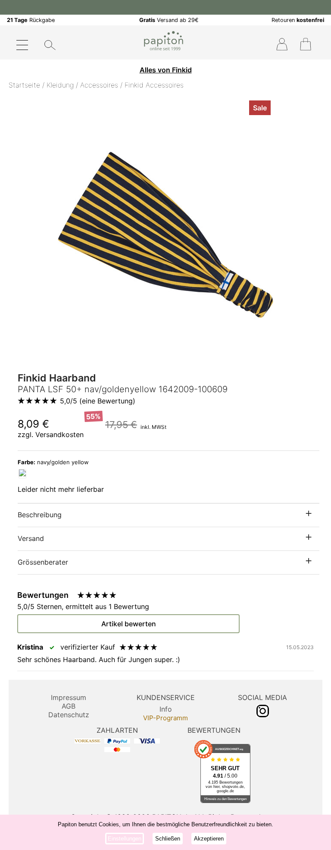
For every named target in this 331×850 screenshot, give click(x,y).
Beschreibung (40, 514)
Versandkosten (59, 434)
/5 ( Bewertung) (97, 401)
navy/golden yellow (53, 462)
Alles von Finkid (166, 70)
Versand (31, 538)
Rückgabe (31, 20)
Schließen (167, 838)
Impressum (68, 697)
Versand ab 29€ (169, 20)
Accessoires (99, 85)
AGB (68, 706)
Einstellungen (124, 838)
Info (165, 709)
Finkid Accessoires (154, 85)
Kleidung (60, 85)
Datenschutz (68, 714)
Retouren (298, 20)
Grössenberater (43, 562)
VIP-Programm (165, 718)
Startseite (24, 85)
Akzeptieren (209, 838)
